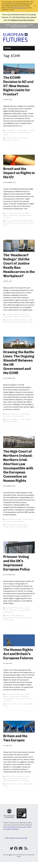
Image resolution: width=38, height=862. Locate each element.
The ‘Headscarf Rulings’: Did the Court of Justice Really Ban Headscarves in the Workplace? (19, 265)
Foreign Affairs (10, 130)
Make (10, 854)
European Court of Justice (18, 223)
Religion (6, 322)
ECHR (15, 138)
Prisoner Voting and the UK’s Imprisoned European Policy (16, 563)
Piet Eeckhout (8, 612)
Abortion (8, 525)
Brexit (7, 221)
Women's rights (21, 527)
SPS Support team (20, 8)
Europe (19, 704)
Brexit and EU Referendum (14, 213)
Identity (17, 316)
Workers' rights (26, 322)
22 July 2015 (7, 663)
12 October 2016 (9, 378)
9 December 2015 (9, 486)
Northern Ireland (9, 527)
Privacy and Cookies (24, 827)
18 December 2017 (9, 182)
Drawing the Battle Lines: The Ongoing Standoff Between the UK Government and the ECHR (18, 362)
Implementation (8, 617)
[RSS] (26, 849)
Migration (13, 132)
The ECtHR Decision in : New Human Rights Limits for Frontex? (18, 85)
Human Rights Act (17, 615)
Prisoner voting (8, 620)
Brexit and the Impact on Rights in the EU (19, 173)
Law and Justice (24, 215)
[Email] (20, 849)
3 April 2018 (7, 99)
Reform (5, 706)
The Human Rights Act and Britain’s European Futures (18, 654)
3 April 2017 (7, 281)
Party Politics (26, 698)
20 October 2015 (9, 574)
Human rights (22, 138)
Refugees (15, 140)
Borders (8, 138)
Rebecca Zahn (26, 316)
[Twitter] (11, 849)
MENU (9, 48)
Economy (8, 314)
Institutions (13, 215)
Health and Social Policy (21, 314)
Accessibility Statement (11, 829)
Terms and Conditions (10, 827)
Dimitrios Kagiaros (11, 414)
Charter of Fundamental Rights (22, 221)
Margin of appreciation (23, 617)
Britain (7, 704)
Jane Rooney (7, 521)
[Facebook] (16, 849)
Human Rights (22, 130)
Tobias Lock (7, 217)
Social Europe (15, 322)
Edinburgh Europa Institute (22, 20)
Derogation (15, 419)
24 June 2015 (7, 745)
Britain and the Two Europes (15, 738)
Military (14, 421)
